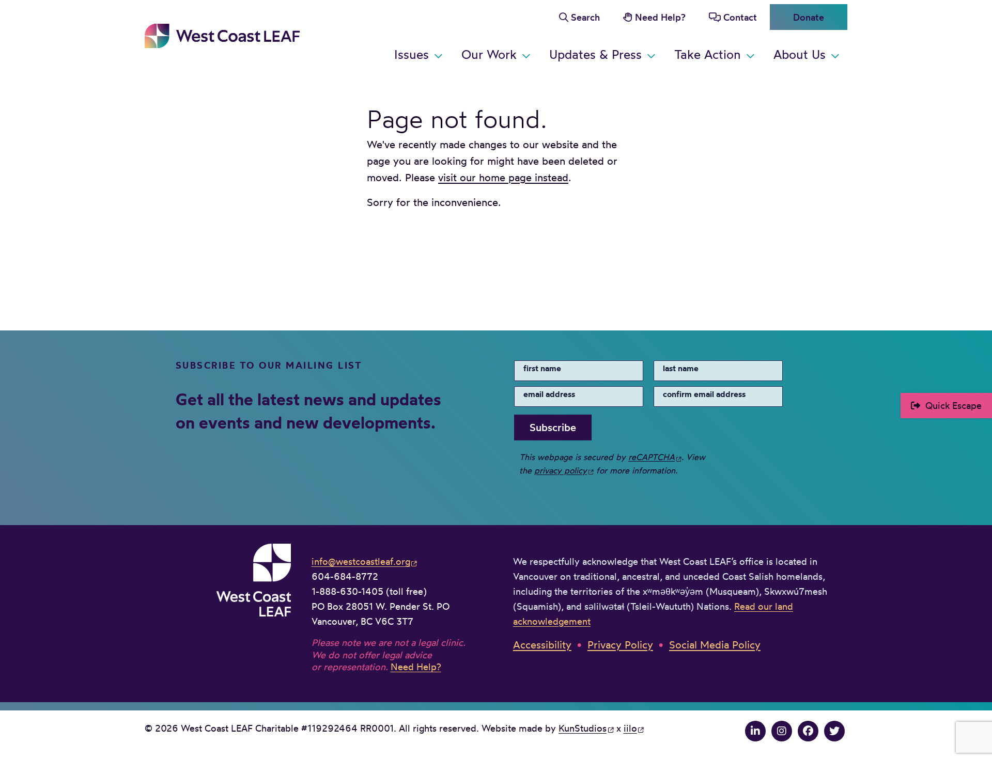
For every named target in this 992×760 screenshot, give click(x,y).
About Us (799, 54)
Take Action (707, 54)
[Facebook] (808, 730)
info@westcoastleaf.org (361, 561)
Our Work (489, 54)
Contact (740, 17)
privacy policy (560, 470)
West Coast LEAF (222, 36)
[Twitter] (834, 730)
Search (585, 17)
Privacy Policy (620, 644)
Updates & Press (595, 54)
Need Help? (660, 17)
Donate (808, 17)
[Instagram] (781, 730)
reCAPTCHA (651, 457)
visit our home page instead (503, 177)
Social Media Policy (715, 644)
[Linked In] (755, 730)
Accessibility (542, 644)
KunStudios (583, 728)
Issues (411, 54)
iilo (630, 728)
